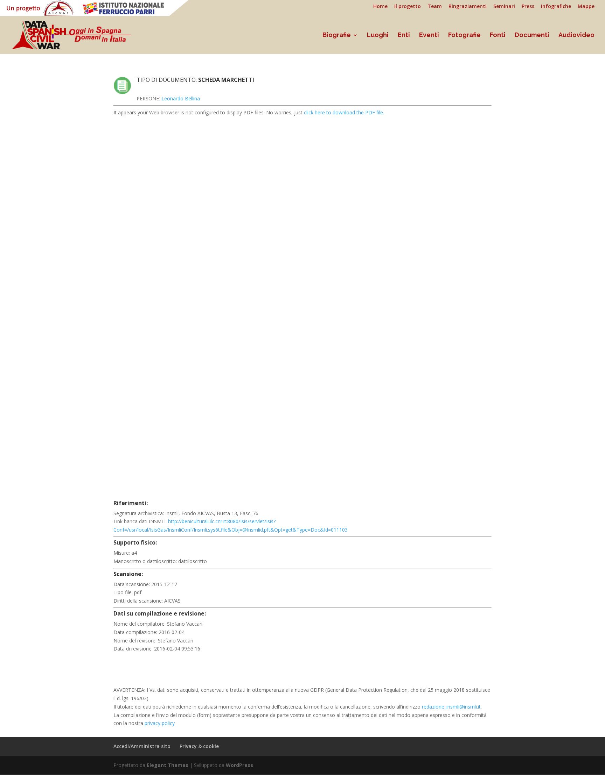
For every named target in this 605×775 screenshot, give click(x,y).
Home (380, 6)
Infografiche (556, 6)
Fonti (498, 35)
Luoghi (378, 35)
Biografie (336, 35)
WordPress (239, 765)
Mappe (586, 6)
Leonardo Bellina (180, 98)
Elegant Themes (167, 765)
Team (434, 6)
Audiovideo (576, 35)
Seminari (504, 6)
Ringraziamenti (467, 6)
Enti (404, 35)
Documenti (532, 35)
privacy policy (160, 723)
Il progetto (407, 6)
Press (528, 6)
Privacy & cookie (199, 746)
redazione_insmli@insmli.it (451, 706)
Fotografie (464, 35)
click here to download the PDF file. (344, 112)
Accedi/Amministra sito (142, 746)
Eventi (429, 35)
